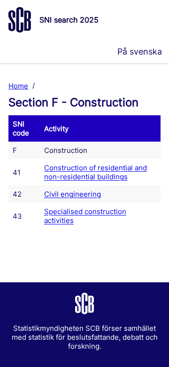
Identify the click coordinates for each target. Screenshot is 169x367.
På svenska (139, 51)
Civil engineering (72, 194)
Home (18, 85)
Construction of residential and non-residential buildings (95, 172)
